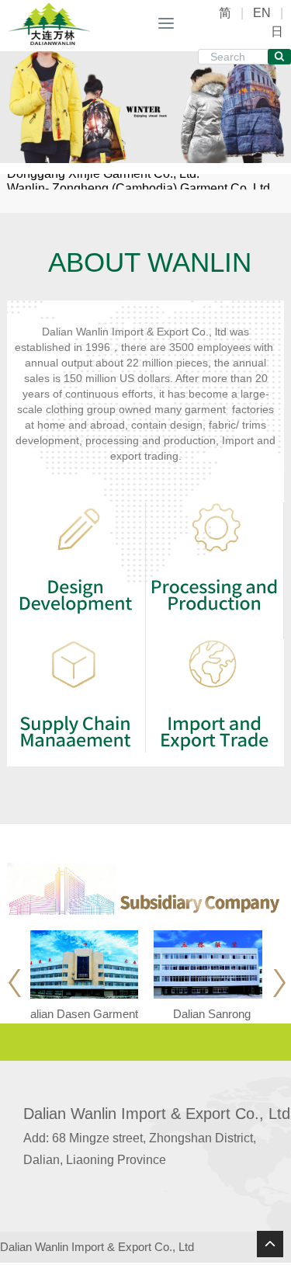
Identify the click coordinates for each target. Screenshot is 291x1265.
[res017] (43, 23)
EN (262, 12)
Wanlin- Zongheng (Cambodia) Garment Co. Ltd (138, 181)
